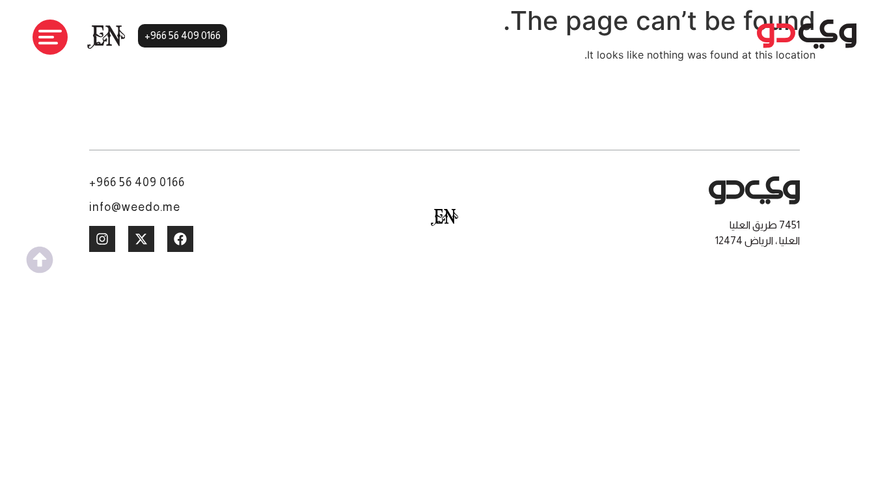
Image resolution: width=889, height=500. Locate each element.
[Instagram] (102, 239)
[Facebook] (180, 239)
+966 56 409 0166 (137, 182)
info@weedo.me (134, 207)
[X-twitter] (141, 239)
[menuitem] (444, 217)
